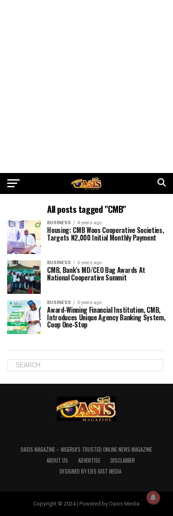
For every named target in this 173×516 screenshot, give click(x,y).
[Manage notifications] (153, 497)
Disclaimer (122, 460)
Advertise (89, 460)
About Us (57, 460)
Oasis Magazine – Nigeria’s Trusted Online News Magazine (86, 449)
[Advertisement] (86, 86)
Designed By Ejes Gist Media (90, 471)
